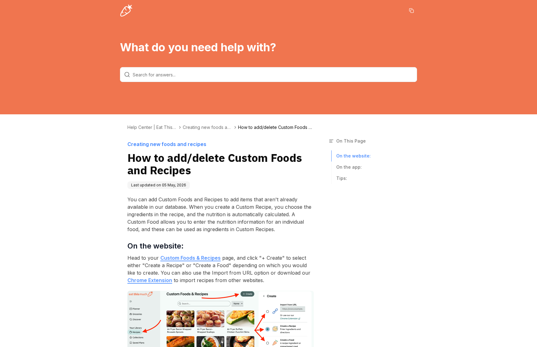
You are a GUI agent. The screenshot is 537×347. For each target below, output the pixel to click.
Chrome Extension (149, 280)
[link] (275, 127)
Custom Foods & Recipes (190, 258)
